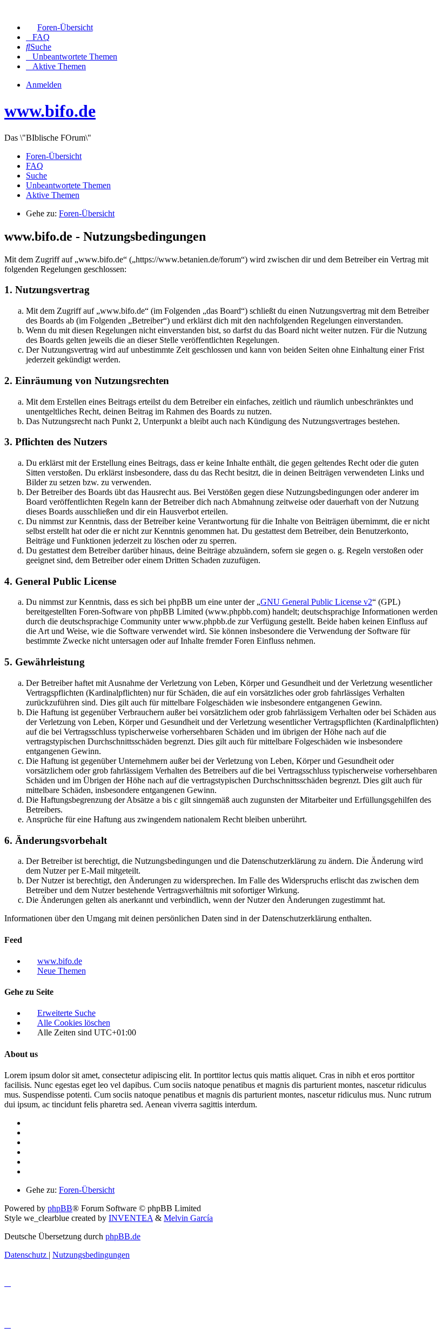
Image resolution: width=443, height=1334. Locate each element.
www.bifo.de (50, 111)
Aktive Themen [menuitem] (52, 195)
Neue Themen (61, 970)
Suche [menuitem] (36, 175)
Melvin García (188, 1218)
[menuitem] (59, 27)
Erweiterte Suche (66, 1013)
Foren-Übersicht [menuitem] (54, 156)
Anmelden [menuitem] (44, 84)
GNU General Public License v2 (316, 601)
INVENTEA (131, 1218)
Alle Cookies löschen (73, 1022)
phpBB (60, 1208)
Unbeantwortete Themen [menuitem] (68, 185)
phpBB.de (122, 1236)
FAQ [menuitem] (34, 165)
